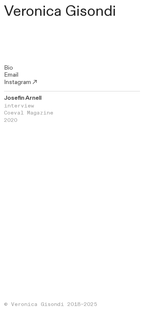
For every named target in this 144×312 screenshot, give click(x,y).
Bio (8, 68)
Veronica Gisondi (60, 11)
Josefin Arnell (23, 98)
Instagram (17, 82)
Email (11, 75)
